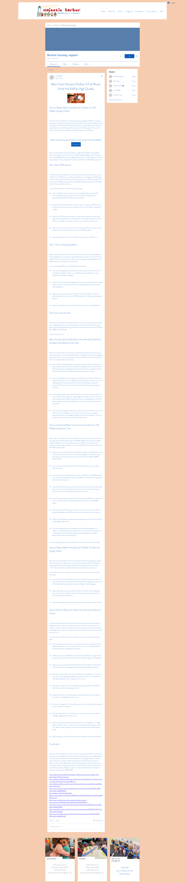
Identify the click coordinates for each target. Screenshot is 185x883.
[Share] (101, 76)
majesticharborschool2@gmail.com (92, 872)
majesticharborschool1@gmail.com (60, 872)
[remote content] (76, 98)
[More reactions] (57, 820)
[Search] (120, 56)
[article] (76, 452)
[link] (53, 64)
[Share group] (136, 56)
